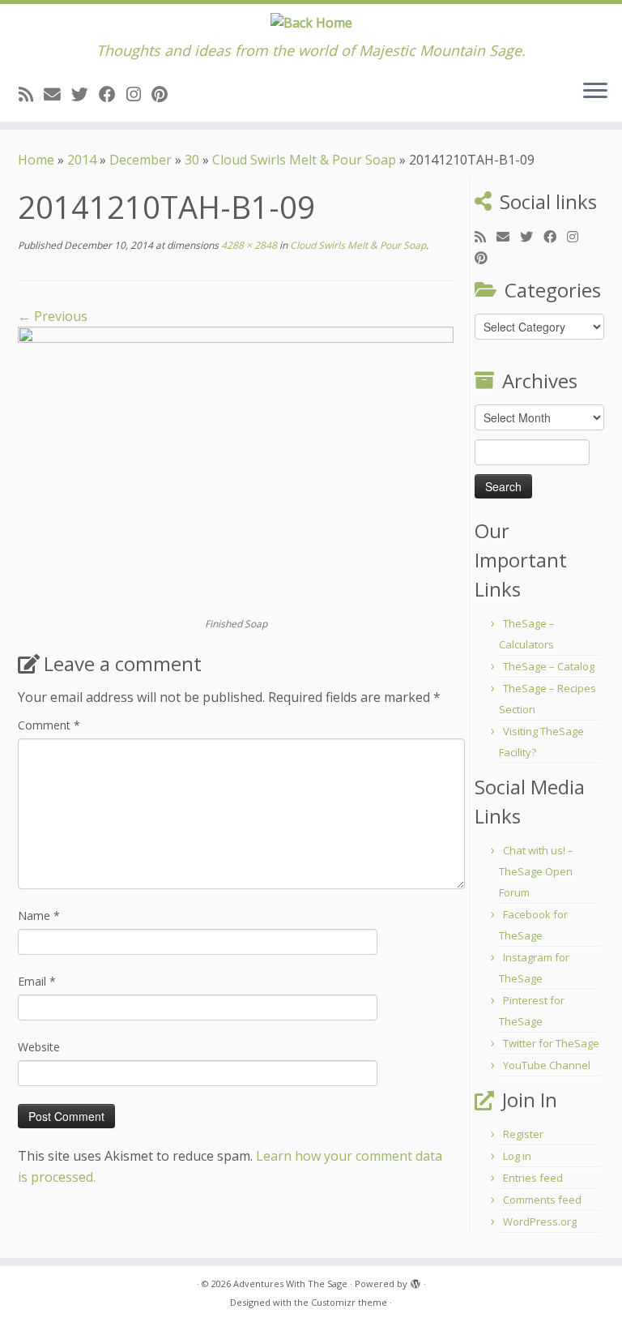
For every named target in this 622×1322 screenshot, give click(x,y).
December (140, 160)
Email (37, 981)
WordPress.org (540, 1221)
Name (39, 915)
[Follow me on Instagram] (138, 94)
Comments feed (542, 1199)
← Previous (52, 316)
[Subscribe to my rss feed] (31, 94)
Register (523, 1134)
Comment (49, 725)
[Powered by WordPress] (415, 1280)
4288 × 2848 (248, 245)
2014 (81, 160)
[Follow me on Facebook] (112, 94)
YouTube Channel (546, 1065)
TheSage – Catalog (548, 666)
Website (39, 1047)
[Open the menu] (595, 92)
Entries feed (533, 1177)
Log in (517, 1156)
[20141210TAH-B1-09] (236, 470)
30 (192, 160)
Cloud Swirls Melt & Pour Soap (304, 160)
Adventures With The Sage (290, 1283)
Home (36, 160)
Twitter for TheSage (551, 1043)
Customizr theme (349, 1302)
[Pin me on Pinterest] (164, 94)
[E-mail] (57, 94)
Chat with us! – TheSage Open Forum (536, 871)
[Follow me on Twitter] (85, 94)
